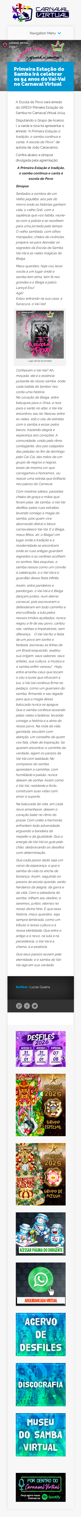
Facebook (27, 1006)
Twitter (35, 1006)
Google (19, 1006)
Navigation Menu (43, 33)
